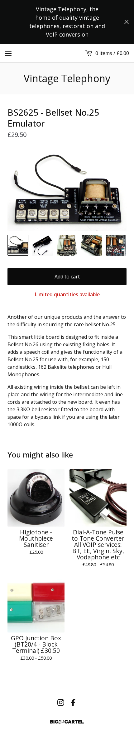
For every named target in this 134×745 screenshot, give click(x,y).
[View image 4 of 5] (91, 245)
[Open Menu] (8, 53)
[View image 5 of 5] (116, 245)
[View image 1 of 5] (17, 245)
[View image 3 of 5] (67, 245)
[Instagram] (60, 702)
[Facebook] (73, 702)
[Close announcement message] (127, 22)
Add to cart (67, 276)
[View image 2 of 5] (42, 245)
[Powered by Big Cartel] (67, 721)
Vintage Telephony (67, 78)
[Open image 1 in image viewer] (67, 190)
